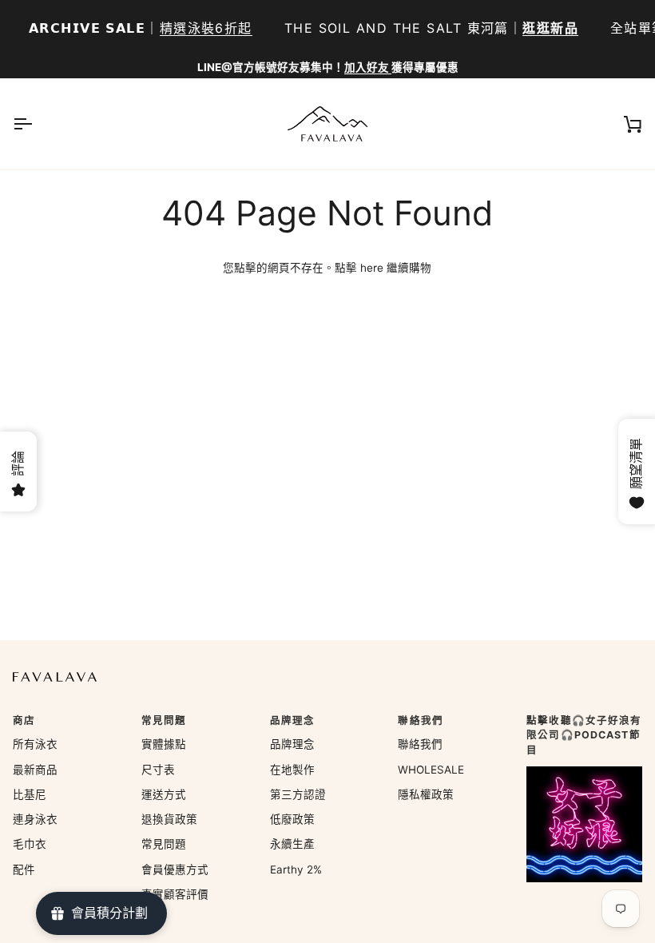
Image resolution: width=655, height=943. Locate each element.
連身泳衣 (35, 819)
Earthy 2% (296, 869)
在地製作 (292, 769)
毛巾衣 (29, 844)
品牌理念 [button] (293, 720)
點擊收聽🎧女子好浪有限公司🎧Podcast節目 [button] (583, 735)
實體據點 (163, 744)
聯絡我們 (420, 744)
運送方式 (163, 794)
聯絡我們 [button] (420, 720)
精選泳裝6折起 (206, 28)
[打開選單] (37, 123)
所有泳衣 (35, 744)
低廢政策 (292, 819)
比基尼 (29, 794)
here (371, 267)
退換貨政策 (169, 819)
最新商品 (35, 769)
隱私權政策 (426, 794)
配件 (24, 869)
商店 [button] (24, 720)
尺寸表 (158, 769)
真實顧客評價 (174, 894)
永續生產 (292, 844)
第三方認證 (298, 794)
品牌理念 (292, 744)
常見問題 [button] (164, 720)
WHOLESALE (431, 769)
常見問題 (163, 844)
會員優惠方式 (174, 869)
